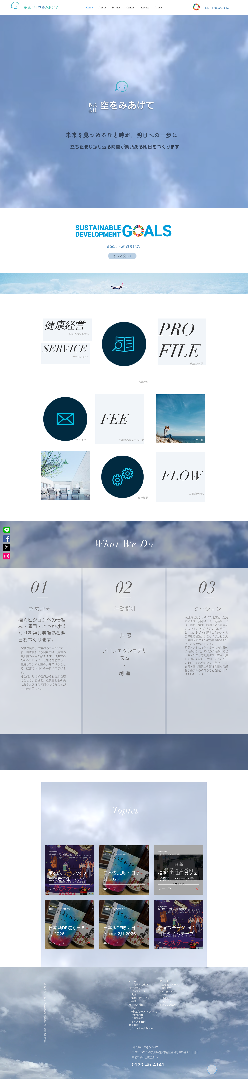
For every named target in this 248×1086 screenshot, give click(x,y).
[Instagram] (6, 556)
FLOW (181, 476)
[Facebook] (6, 538)
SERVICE (65, 349)
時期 (133, 1008)
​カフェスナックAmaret (141, 1028)
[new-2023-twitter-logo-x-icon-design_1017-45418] (6, 547)
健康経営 (64, 325)
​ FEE (113, 419)
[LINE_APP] (6, 530)
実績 (133, 994)
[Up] (212, 1069)
